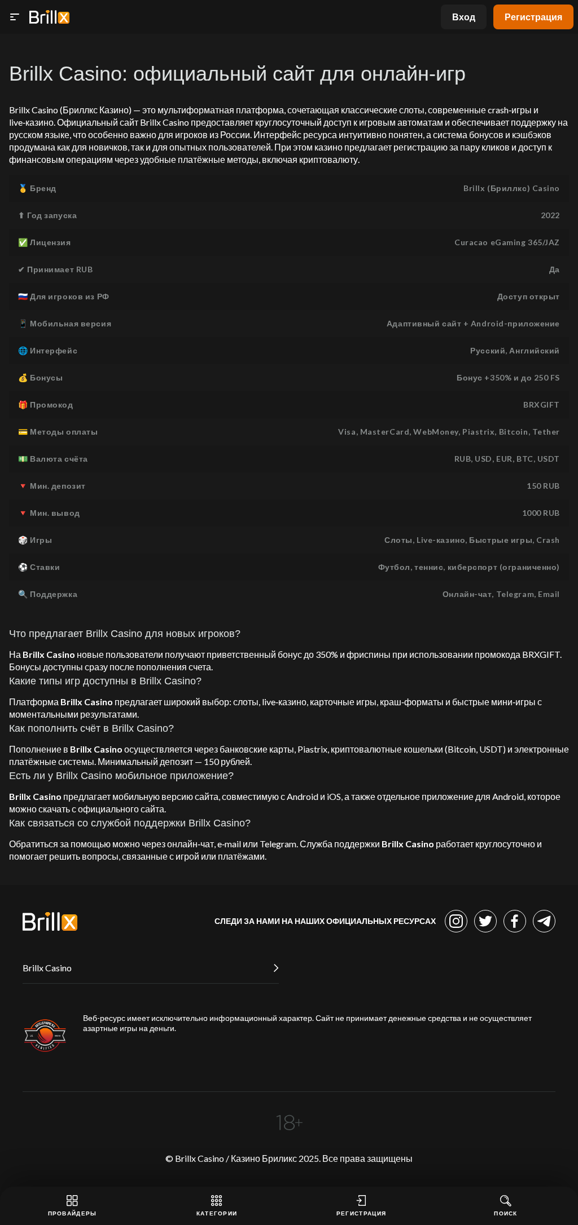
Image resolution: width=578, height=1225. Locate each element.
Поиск (506, 1213)
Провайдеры (72, 1213)
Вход (463, 16)
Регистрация (533, 16)
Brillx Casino (47, 967)
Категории (217, 1213)
